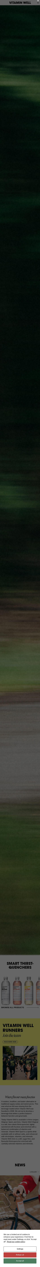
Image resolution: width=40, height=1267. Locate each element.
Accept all (20, 1261)
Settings (20, 1249)
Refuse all (20, 1255)
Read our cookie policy (16, 1242)
